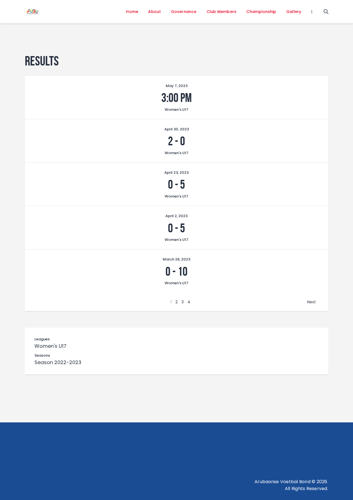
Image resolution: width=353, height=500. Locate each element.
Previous (45, 302)
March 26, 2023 (176, 259)
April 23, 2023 (176, 172)
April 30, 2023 (176, 129)
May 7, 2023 (177, 85)
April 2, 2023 (176, 216)
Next (311, 302)
